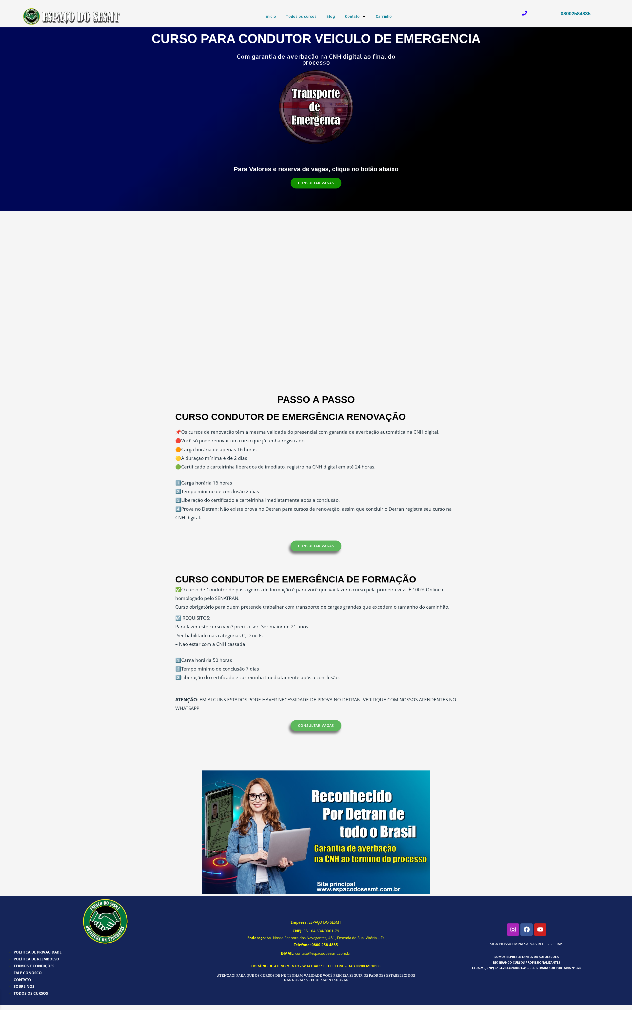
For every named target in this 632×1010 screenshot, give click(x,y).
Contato (352, 16)
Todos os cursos (301, 16)
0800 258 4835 (325, 944)
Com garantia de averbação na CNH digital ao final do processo (316, 59)
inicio (271, 16)
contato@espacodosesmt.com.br (323, 953)
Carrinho (384, 16)
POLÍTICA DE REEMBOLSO (36, 958)
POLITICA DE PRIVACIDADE (37, 952)
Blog (330, 16)
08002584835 (576, 13)
